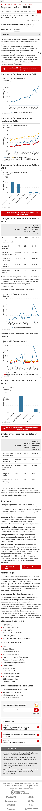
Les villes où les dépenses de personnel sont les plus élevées (22, 213)
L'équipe (17, 783)
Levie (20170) (7, 630)
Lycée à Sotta (8, 665)
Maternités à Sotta (9, 671)
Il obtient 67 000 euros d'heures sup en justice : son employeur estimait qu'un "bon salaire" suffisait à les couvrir (19, 759)
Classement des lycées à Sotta (14, 662)
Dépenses (5, 34)
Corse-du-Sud (22, 4)
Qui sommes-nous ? (8, 783)
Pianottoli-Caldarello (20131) (13, 633)
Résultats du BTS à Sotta (11, 698)
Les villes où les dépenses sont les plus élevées (22, 69)
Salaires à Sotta (8, 649)
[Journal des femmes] (11, 797)
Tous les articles (13, 787)
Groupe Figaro (14, 788)
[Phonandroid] (31, 809)
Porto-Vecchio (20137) (11, 627)
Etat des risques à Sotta (11, 673)
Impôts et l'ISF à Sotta (11, 654)
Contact (37, 783)
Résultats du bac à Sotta (12, 692)
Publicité (31, 783)
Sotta (30, 4)
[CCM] (31, 797)
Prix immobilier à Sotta (11, 651)
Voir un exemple (34, 713)
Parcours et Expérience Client (13, 741)
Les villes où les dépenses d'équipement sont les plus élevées (22, 428)
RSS (20, 787)
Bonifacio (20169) (9, 635)
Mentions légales (34, 787)
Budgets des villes (10, 4)
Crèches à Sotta (9, 668)
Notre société (24, 783)
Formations (8, 722)
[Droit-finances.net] (31, 801)
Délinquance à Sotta (10, 679)
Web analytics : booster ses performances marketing (18, 734)
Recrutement (7, 785)
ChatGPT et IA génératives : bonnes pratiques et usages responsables (15, 727)
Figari (10, 15)
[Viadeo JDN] (31, 805)
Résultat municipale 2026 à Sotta (15, 689)
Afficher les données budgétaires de (13, 24)
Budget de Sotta (30, 567)
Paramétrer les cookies (32, 785)
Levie (26, 15)
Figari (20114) (7, 624)
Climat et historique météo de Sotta (16, 657)
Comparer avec (6, 29)
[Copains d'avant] (11, 805)
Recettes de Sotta (10, 567)
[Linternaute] (11, 801)
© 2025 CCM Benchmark (25, 788)
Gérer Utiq (5, 787)
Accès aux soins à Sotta (11, 676)
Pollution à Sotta (9, 681)
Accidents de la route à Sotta (13, 660)
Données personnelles (18, 785)
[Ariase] (11, 809)
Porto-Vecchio (18, 15)
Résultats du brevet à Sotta (13, 695)
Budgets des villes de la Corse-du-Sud (17, 638)
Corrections (25, 787)
